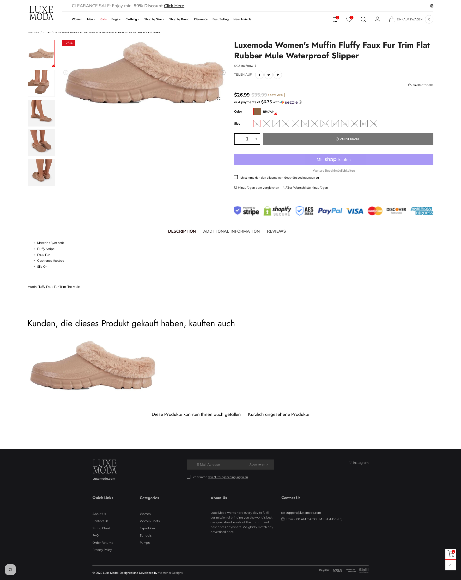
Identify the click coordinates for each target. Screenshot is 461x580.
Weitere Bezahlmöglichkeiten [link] (334, 170)
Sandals (146, 535)
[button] (66, 72)
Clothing (132, 19)
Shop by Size (153, 19)
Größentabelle (423, 85)
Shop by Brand (179, 19)
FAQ (95, 535)
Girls (103, 19)
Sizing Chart (101, 528)
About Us (99, 514)
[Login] (377, 19)
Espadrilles (147, 528)
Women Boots (150, 521)
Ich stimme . (221, 477)
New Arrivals (242, 19)
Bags (115, 19)
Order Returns (102, 542)
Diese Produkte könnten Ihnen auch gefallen (196, 414)
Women (77, 19)
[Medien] (218, 98)
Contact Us (100, 521)
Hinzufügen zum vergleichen (258, 187)
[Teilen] (259, 75)
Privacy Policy (102, 550)
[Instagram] (432, 6)
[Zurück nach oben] (450, 565)
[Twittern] (268, 75)
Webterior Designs (170, 572)
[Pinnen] (277, 75)
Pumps (145, 542)
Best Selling (220, 19)
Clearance (201, 19)
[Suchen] (363, 19)
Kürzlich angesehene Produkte (278, 414)
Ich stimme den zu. (280, 177)
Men (90, 19)
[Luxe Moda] (41, 13)
